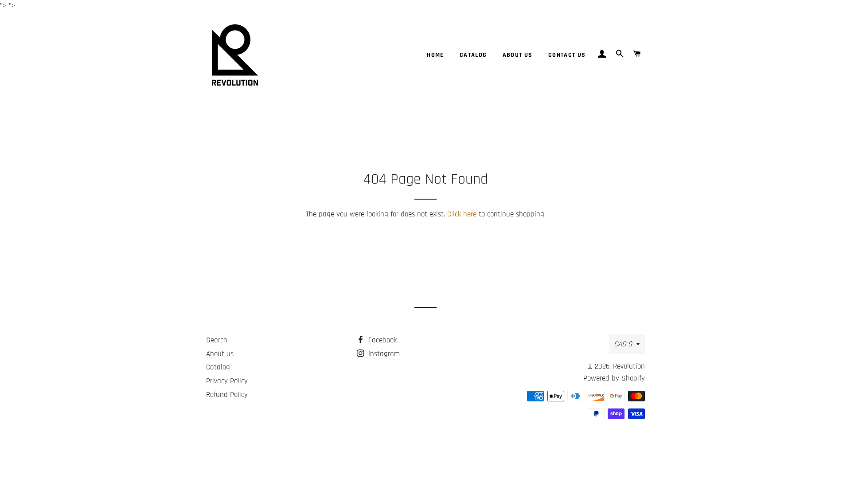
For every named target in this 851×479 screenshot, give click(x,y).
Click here (461, 214)
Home (435, 55)
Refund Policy (227, 395)
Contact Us (567, 55)
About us (518, 55)
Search (216, 340)
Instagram (383, 354)
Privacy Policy (227, 381)
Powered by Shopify (614, 378)
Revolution (629, 366)
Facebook (381, 340)
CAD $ (623, 344)
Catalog (473, 55)
